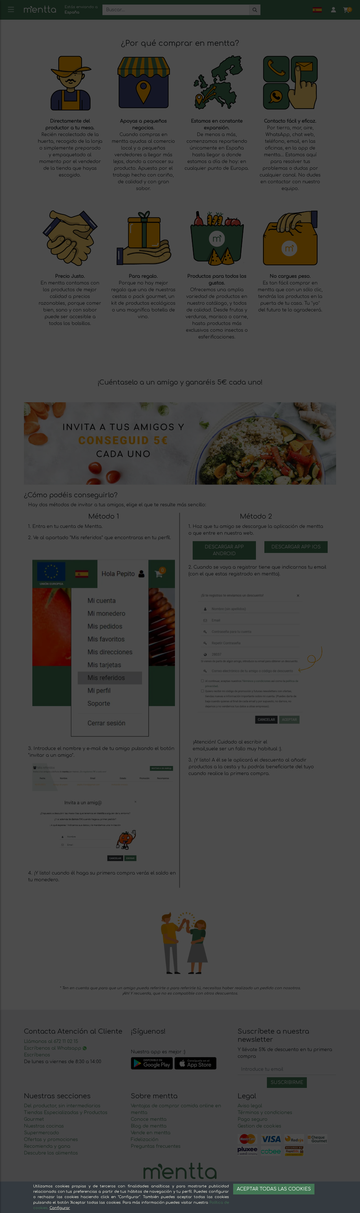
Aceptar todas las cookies (274, 1189)
